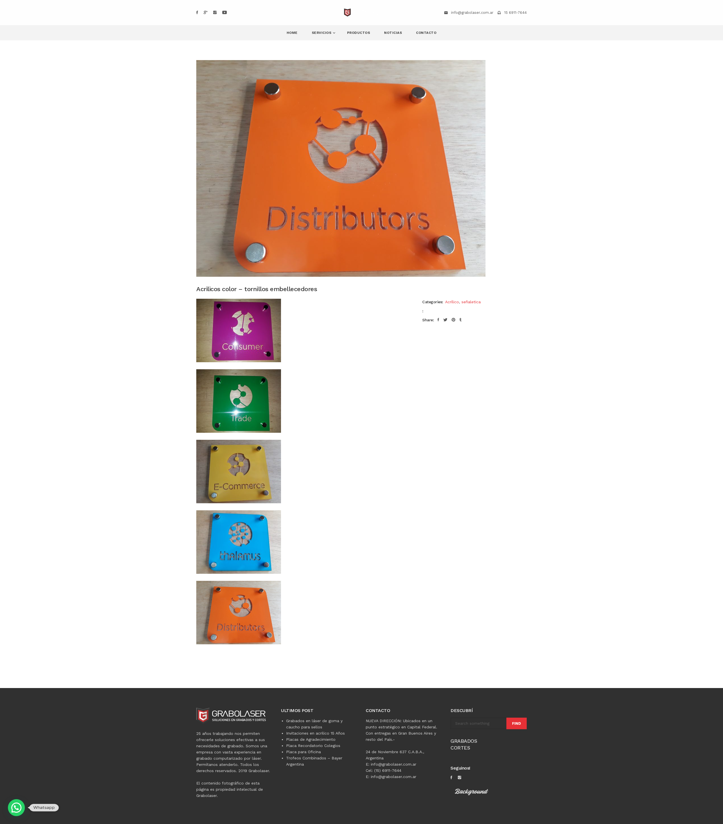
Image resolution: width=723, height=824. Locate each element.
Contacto (426, 33)
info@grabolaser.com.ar (472, 12)
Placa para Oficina (303, 752)
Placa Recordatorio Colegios (313, 745)
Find (516, 723)
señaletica (471, 302)
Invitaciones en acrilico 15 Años (315, 733)
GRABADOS (463, 741)
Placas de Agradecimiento (311, 739)
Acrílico (452, 302)
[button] (16, 807)
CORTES (460, 748)
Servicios (322, 33)
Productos (358, 33)
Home (292, 33)
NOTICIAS (393, 33)
